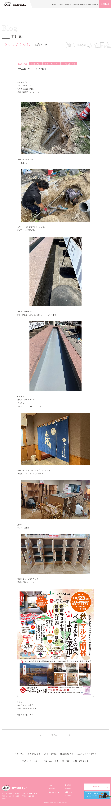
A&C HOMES (50, 754)
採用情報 (105, 4)
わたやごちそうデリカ (87, 754)
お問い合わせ (93, 4)
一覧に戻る (54, 734)
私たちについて (58, 4)
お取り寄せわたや (81, 761)
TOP (49, 4)
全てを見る (19, 754)
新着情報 (83, 4)
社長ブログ (97, 786)
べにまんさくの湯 (51, 761)
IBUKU (66, 761)
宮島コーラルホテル (31, 761)
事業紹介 (68, 4)
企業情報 (76, 4)
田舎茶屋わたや (67, 754)
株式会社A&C (34, 754)
